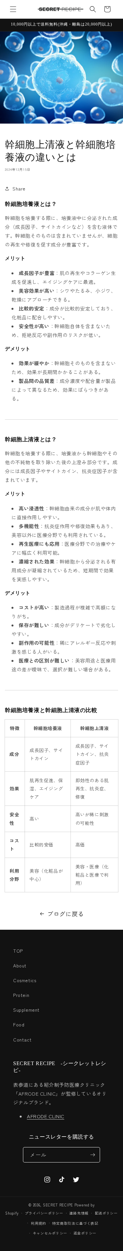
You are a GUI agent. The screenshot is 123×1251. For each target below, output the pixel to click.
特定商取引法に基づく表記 (75, 1223)
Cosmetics (24, 980)
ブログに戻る (65, 913)
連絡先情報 (79, 1213)
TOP (18, 950)
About (20, 965)
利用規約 (38, 1223)
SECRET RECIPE (58, 1204)
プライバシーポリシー (44, 1213)
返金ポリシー (84, 1233)
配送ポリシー (106, 1213)
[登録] (92, 1154)
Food (18, 1024)
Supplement (26, 1009)
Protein (21, 995)
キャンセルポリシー (50, 1233)
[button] (13, 9)
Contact (22, 1039)
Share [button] (19, 188)
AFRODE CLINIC (45, 1116)
